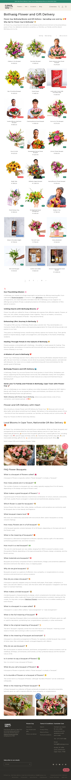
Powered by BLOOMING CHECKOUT (58, 775)
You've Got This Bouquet (56, 121)
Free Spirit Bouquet (35, 61)
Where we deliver (31, 734)
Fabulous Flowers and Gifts (11, 734)
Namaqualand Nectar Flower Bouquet (35, 152)
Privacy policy (24, 777)
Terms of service (33, 777)
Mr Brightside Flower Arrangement (35, 210)
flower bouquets (17, 297)
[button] (20, 6)
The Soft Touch (35, 240)
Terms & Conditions (45, 734)
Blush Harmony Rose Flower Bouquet (56, 62)
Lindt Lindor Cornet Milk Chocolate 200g (57, 92)
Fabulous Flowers (31, 599)
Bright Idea (14, 181)
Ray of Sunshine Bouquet (14, 91)
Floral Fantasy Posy (14, 210)
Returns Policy (44, 732)
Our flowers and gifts (31, 730)
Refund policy (15, 777)
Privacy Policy (44, 729)
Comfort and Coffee (35, 268)
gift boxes (39, 297)
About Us (29, 727)
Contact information (54, 777)
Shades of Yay (56, 210)
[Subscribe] (29, 764)
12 (41, 280)
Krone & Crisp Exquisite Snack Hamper (57, 269)
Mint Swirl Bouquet (14, 268)
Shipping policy (43, 777)
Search (42, 727)
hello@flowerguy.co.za (41, 775)
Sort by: (41, 35)
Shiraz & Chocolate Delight (14, 240)
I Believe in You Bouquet (14, 61)
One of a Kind (14, 151)
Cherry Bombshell (56, 240)
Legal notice (64, 777)
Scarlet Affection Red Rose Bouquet (14, 122)
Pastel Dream (35, 91)
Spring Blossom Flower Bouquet (56, 181)
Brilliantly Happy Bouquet (35, 181)
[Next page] (45, 280)
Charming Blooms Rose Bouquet (35, 121)
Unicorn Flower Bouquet (56, 151)
